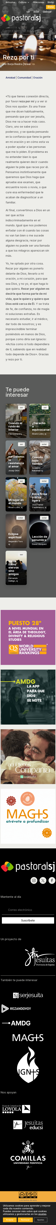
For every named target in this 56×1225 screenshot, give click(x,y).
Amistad (10, 77)
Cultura (22, 2)
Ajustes (40, 1220)
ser (28, 11)
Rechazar (25, 1220)
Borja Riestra (14, 64)
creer (28, 64)
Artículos (10, 2)
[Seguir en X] (43, 880)
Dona (51, 7)
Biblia (51, 2)
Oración (37, 77)
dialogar (47, 11)
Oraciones (38, 2)
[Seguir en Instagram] (33, 880)
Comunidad (24, 77)
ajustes (42, 1214)
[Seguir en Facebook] (52, 880)
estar (36, 11)
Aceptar (10, 1220)
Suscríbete (28, 920)
